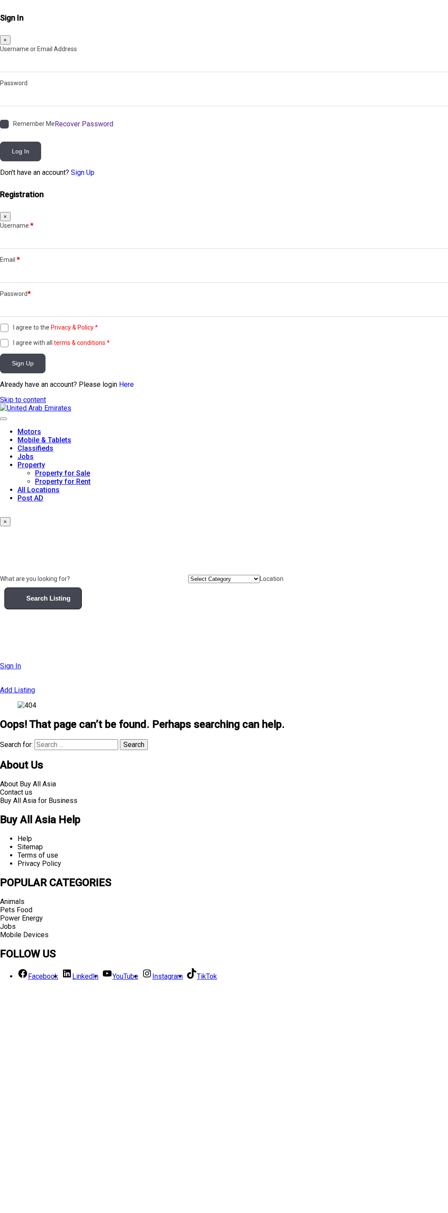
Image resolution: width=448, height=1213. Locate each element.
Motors (29, 432)
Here (126, 384)
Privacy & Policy (72, 327)
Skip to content (23, 400)
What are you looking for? (35, 578)
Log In (20, 151)
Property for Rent (63, 481)
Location (272, 578)
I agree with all (61, 342)
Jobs (26, 456)
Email (10, 259)
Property (31, 465)
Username (16, 225)
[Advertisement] (224, 1099)
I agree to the (55, 327)
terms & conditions (79, 342)
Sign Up (82, 172)
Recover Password (84, 124)
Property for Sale (62, 473)
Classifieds (35, 448)
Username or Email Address (38, 48)
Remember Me (34, 123)
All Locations (39, 490)
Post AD (30, 498)
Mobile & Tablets (44, 440)
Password (14, 83)
